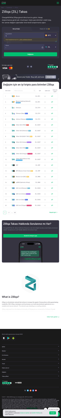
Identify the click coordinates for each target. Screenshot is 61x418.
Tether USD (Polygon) (24, 153)
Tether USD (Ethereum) (23, 130)
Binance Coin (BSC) (22, 176)
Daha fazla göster (52, 317)
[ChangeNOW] (4, 3)
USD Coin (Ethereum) (23, 188)
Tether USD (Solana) (23, 142)
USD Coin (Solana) (23, 194)
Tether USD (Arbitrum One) (23, 159)
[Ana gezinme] (57, 2)
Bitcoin (18, 96)
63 (15, 212)
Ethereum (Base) (21, 113)
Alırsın (7, 45)
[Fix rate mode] (42, 47)
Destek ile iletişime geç (30, 235)
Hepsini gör (52, 212)
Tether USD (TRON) (22, 125)
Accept (53, 413)
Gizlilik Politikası (36, 413)
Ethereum (18, 107)
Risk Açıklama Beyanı (32, 408)
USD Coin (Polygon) (23, 205)
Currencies (9, 7)
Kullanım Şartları (25, 413)
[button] (50, 35)
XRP (17, 165)
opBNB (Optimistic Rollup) (23, 182)
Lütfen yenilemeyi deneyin (25, 39)
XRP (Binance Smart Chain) (24, 171)
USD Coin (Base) (21, 199)
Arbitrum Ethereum (24, 119)
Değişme (31, 54)
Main (2, 7)
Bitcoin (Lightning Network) (23, 102)
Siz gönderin (9, 33)
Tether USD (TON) (22, 148)
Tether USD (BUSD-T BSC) (24, 136)
